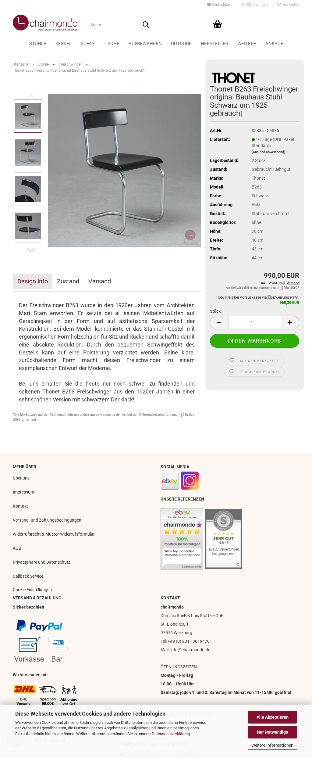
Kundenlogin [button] (256, 4)
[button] (220, 4)
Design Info (32, 281)
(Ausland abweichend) (268, 152)
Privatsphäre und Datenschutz (41, 562)
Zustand (68, 281)
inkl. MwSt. (270, 283)
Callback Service (28, 576)
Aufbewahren (145, 43)
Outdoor (181, 43)
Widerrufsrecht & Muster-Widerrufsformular (54, 534)
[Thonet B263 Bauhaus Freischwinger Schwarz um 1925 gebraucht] (124, 170)
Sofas (87, 43)
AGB (17, 548)
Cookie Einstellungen (32, 589)
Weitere (246, 43)
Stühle (37, 43)
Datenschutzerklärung (171, 733)
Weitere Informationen (272, 745)
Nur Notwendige (272, 732)
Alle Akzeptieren (273, 717)
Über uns (21, 478)
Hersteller (214, 43)
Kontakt (20, 506)
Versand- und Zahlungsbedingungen (47, 520)
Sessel (63, 43)
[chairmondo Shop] (45, 23)
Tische (111, 43)
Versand (99, 281)
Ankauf (274, 43)
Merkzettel (290, 4)
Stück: (216, 311)
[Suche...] (145, 25)
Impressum (23, 492)
